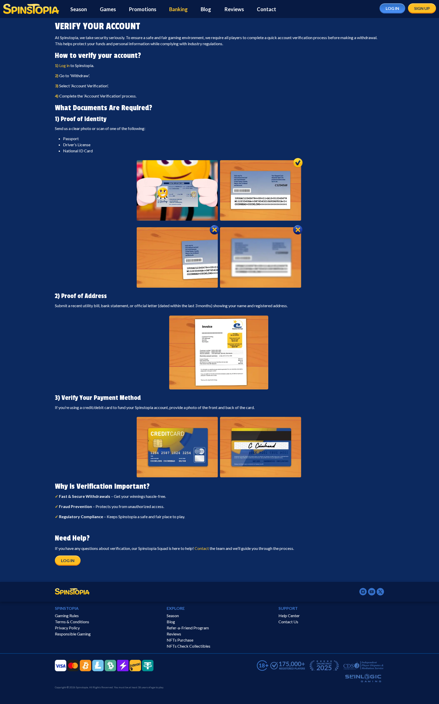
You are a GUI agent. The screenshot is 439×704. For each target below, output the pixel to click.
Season (78, 9)
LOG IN (67, 560)
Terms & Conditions (72, 621)
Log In (392, 8)
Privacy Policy (67, 627)
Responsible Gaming (73, 633)
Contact (266, 9)
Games (108, 9)
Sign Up (422, 8)
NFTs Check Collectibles (188, 646)
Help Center (289, 615)
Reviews (234, 9)
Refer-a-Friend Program (188, 627)
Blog (206, 9)
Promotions (142, 9)
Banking (178, 9)
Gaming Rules (67, 615)
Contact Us (288, 621)
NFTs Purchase (180, 639)
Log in (64, 65)
